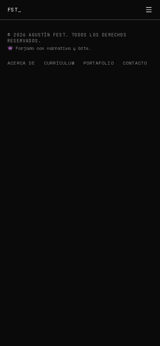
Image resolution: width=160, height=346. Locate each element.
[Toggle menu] (149, 9)
